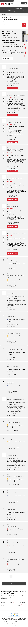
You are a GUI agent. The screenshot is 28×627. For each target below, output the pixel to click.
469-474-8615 (11, 392)
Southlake (3, 605)
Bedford (3, 602)
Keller (19, 605)
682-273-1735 (11, 223)
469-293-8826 (11, 502)
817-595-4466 (11, 268)
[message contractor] (4, 72)
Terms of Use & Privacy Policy (18, 621)
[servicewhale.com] (14, 614)
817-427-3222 (11, 85)
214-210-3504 (11, 552)
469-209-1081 (11, 196)
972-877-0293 (11, 469)
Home (3, 10)
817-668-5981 (11, 139)
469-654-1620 (11, 251)
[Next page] (20, 576)
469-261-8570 (11, 448)
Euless (11, 605)
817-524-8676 (11, 359)
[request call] (4, 74)
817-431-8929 (11, 309)
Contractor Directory (9, 9)
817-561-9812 (11, 432)
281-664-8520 (11, 536)
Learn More (6, 58)
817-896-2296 (11, 342)
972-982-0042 (11, 570)
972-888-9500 (11, 519)
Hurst (11, 602)
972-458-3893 (11, 415)
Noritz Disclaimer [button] (7, 621)
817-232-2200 (11, 486)
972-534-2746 (11, 112)
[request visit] (4, 77)
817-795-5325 (11, 286)
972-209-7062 (11, 376)
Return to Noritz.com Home (7, 0)
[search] (24, 25)
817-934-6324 (11, 168)
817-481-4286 (11, 326)
